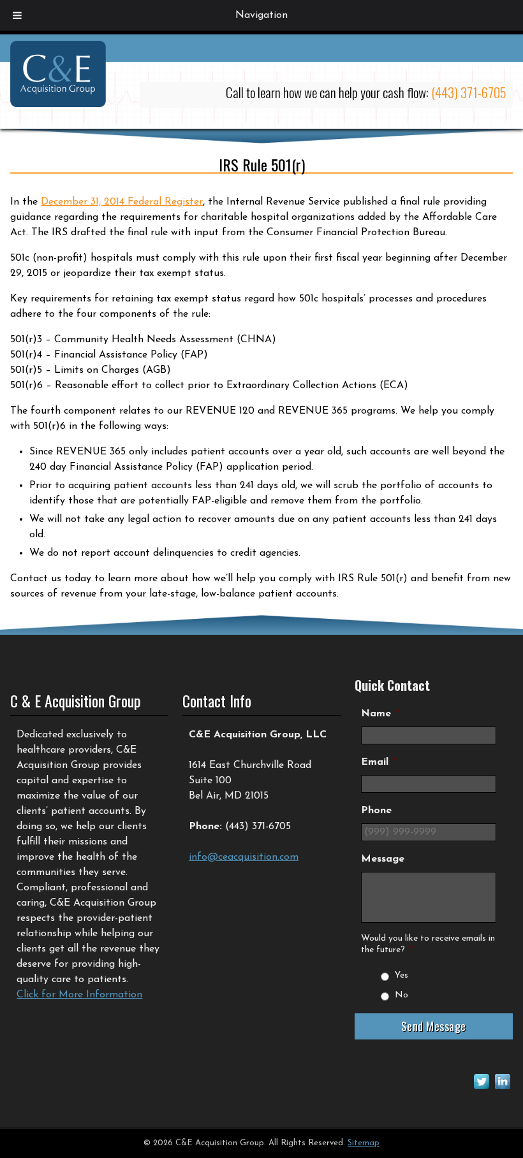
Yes (401, 975)
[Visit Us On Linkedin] (502, 1089)
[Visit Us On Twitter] (481, 1089)
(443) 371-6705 (468, 92)
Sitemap (363, 1143)
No (401, 995)
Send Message (433, 1026)
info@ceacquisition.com (243, 857)
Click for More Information (79, 995)
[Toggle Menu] (17, 15)
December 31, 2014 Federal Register (122, 202)
